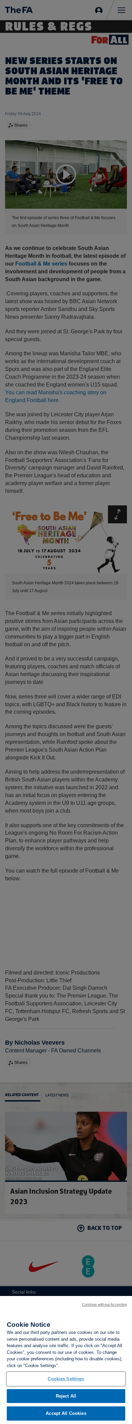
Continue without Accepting (104, 1304)
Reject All (66, 1396)
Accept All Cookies (66, 1413)
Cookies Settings (66, 1378)
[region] (66, 1360)
